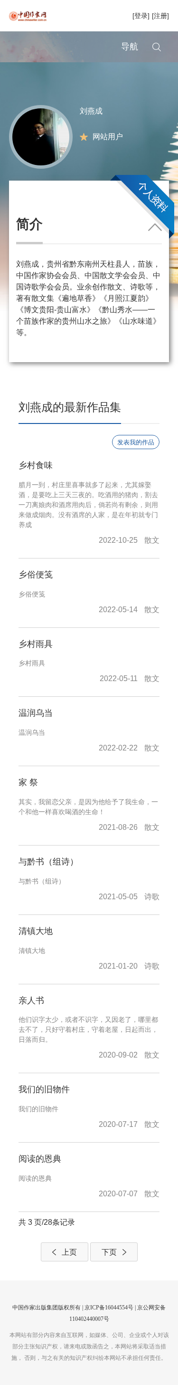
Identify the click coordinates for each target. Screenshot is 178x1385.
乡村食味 (36, 465)
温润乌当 (36, 713)
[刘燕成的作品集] (40, 136)
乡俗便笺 (36, 574)
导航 (129, 46)
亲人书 (31, 1000)
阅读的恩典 (40, 1159)
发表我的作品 (135, 442)
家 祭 (28, 782)
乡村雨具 (36, 644)
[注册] (160, 15)
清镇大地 (36, 931)
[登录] (141, 15)
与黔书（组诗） (48, 861)
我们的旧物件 (44, 1089)
